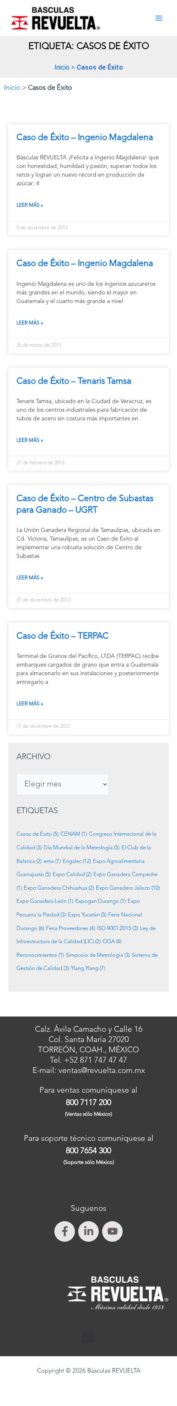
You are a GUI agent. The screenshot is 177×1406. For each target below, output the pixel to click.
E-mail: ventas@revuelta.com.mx (89, 1071)
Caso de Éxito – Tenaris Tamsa (73, 381)
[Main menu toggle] (159, 18)
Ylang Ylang (88, 968)
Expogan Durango (100, 901)
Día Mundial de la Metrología (81, 848)
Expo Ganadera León (44, 901)
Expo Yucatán (87, 915)
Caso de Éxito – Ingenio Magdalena (84, 137)
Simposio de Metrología (98, 955)
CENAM (74, 834)
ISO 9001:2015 (117, 928)
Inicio (62, 67)
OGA (111, 941)
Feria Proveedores (70, 928)
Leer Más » (29, 205)
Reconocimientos (40, 955)
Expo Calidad (72, 874)
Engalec (77, 861)
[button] (88, 1336)
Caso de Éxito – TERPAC (62, 636)
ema (52, 861)
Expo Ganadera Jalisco (128, 888)
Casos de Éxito (37, 834)
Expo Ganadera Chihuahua (59, 888)
